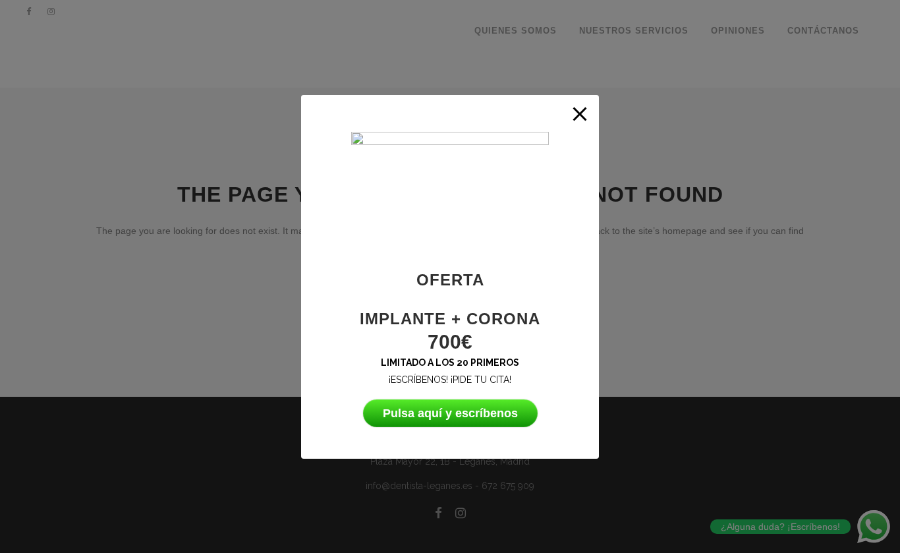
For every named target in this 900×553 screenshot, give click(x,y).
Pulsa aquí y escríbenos (450, 413)
